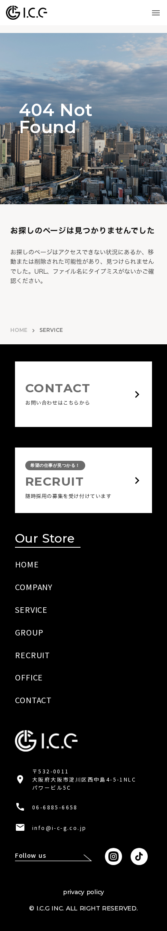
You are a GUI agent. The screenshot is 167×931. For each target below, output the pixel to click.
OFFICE (29, 677)
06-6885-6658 (55, 807)
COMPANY (34, 586)
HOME (18, 330)
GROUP (29, 632)
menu (156, 13)
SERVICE (31, 609)
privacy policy (83, 892)
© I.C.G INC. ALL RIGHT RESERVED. (83, 908)
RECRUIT (32, 654)
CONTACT (33, 699)
